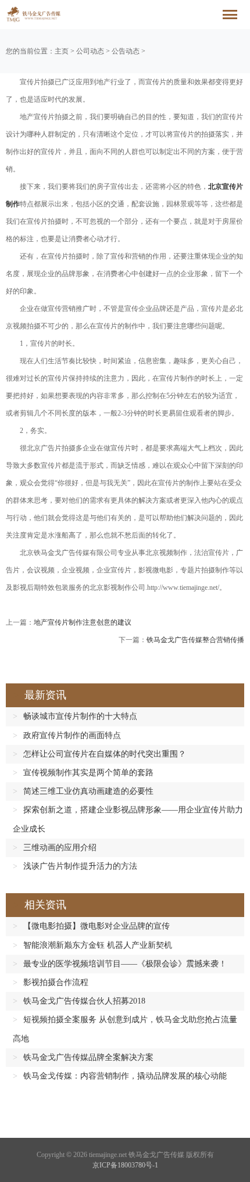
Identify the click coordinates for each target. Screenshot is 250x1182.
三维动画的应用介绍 (60, 847)
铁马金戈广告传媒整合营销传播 (195, 640)
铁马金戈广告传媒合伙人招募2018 (84, 1001)
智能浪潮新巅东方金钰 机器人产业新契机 (97, 945)
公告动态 (126, 51)
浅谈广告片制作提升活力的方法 (80, 866)
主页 (62, 51)
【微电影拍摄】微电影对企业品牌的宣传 (96, 926)
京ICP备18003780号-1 (125, 1165)
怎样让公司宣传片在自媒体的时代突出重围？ (104, 754)
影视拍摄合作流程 (55, 982)
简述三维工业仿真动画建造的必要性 (88, 791)
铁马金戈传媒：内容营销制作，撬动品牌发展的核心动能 (125, 1076)
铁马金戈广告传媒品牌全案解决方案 (88, 1057)
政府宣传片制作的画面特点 (72, 735)
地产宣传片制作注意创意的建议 (82, 622)
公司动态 (90, 51)
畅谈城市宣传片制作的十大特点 (80, 716)
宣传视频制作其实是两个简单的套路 (88, 772)
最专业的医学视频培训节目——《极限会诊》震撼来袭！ (125, 963)
